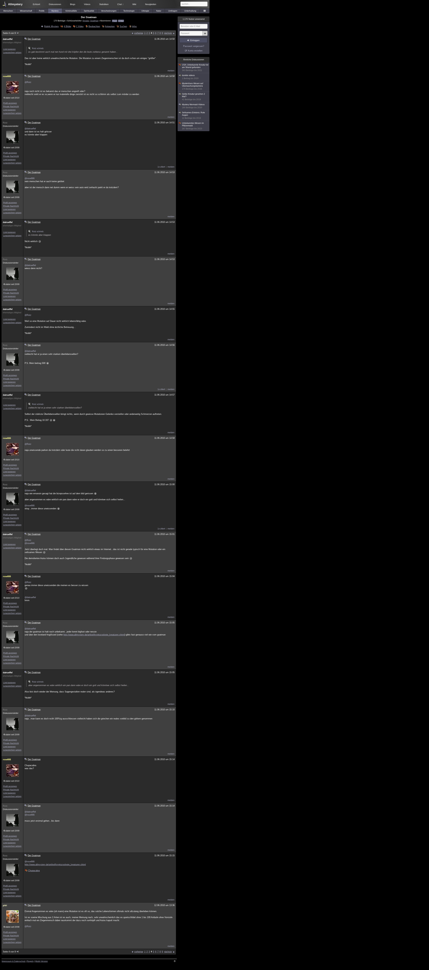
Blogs (72, 4)
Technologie (129, 11)
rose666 (7, 76)
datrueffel (8, 39)
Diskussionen (55, 4)
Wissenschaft (26, 11)
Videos (87, 4)
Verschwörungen (108, 11)
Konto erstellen (195, 50)
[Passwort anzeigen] (204, 35)
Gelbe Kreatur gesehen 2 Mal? (193, 97)
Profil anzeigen (10, 103)
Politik (41, 11)
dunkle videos (190, 77)
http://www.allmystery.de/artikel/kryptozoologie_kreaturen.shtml (94, 634)
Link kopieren (9, 49)
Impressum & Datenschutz (13, 961)
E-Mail (121, 21)
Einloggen (195, 40)
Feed (115, 21)
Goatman (94, 21)
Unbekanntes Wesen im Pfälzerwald (193, 126)
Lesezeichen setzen (12, 52)
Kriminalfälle (71, 11)
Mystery (54, 11)
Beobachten (94, 26)
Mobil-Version (41, 961)
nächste (168, 33)
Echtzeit (36, 4)
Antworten (110, 26)
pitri (5, 905)
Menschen (8, 11)
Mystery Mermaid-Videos (193, 106)
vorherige (138, 33)
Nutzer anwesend (194, 19)
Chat (120, 4)
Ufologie (145, 11)
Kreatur (86, 21)
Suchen (123, 26)
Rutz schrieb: (38, 48)
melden (171, 71)
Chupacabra (34, 870)
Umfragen (172, 11)
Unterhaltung (190, 11)
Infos (134, 26)
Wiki (134, 4)
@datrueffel (30, 128)
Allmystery (15, 4)
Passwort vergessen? (193, 46)
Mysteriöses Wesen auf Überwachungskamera (192, 86)
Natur (158, 11)
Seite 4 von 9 (9, 33)
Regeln (30, 961)
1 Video (79, 26)
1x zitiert (161, 167)
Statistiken (104, 4)
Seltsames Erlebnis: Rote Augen (193, 115)
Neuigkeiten (150, 4)
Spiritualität (89, 11)
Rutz (5, 122)
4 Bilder (67, 26)
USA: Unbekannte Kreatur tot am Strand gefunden (195, 68)
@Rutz (28, 82)
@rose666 (30, 178)
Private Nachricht (11, 106)
